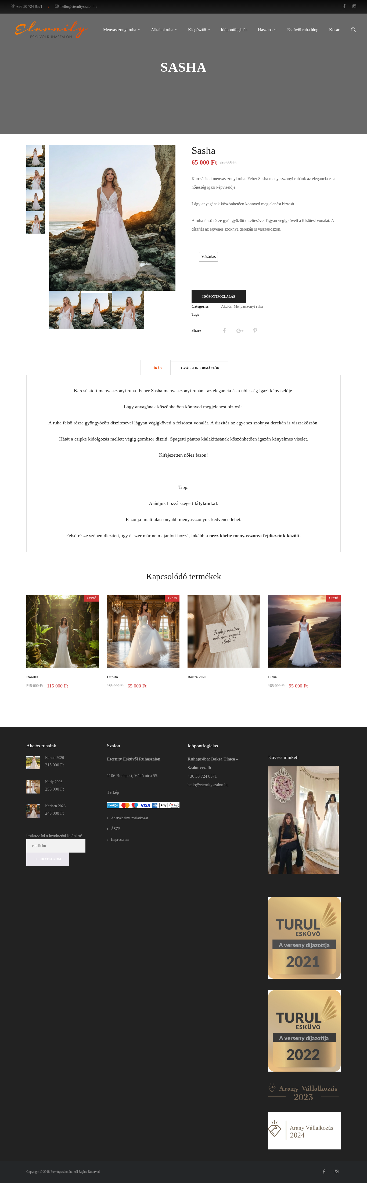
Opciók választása (81, 692)
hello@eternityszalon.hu (78, 7)
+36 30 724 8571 (29, 7)
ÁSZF (115, 829)
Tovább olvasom (246, 686)
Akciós (226, 306)
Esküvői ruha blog (302, 29)
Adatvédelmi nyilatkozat (129, 818)
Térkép (113, 792)
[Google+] (239, 330)
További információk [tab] (199, 368)
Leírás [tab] (155, 368)
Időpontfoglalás (234, 29)
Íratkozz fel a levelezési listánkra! (54, 835)
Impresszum (120, 840)
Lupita (112, 677)
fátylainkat (206, 503)
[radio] (208, 256)
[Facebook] (224, 330)
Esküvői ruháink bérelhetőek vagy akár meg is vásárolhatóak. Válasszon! (209, 245)
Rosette (32, 677)
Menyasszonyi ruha (119, 29)
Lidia (272, 677)
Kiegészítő (197, 29)
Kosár (334, 29)
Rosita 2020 (197, 677)
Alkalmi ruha (162, 29)
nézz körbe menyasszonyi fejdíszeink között (254, 535)
